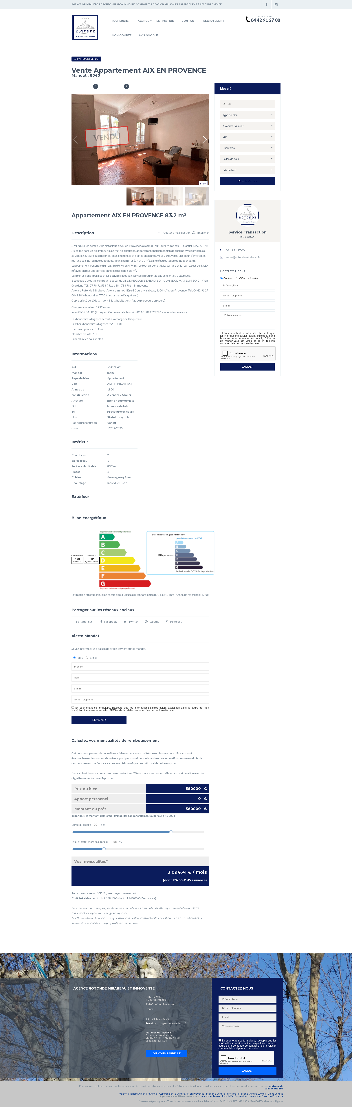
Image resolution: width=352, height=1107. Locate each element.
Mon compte (121, 35)
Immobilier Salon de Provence (266, 1096)
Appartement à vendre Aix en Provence (181, 1093)
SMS (80, 657)
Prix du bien (140, 788)
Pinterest (176, 621)
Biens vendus (275, 1093)
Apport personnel (140, 798)
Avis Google (148, 35)
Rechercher (121, 21)
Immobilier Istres (210, 1096)
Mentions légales (273, 1101)
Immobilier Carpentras (234, 1096)
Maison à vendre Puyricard (221, 1093)
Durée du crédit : (88, 824)
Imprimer (203, 232)
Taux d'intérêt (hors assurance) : (97, 842)
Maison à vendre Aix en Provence (138, 1093)
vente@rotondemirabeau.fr (243, 257)
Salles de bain (81, 86)
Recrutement (213, 21)
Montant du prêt (140, 809)
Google (154, 621)
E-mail (93, 657)
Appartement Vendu (86, 59)
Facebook (110, 621)
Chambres (114, 86)
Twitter (133, 621)
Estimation (165, 21)
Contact (189, 21)
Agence (143, 21)
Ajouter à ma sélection (176, 232)
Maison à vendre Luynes (252, 1093)
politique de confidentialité (274, 1087)
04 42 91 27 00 (160, 1018)
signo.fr (161, 1101)
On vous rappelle (167, 1053)
